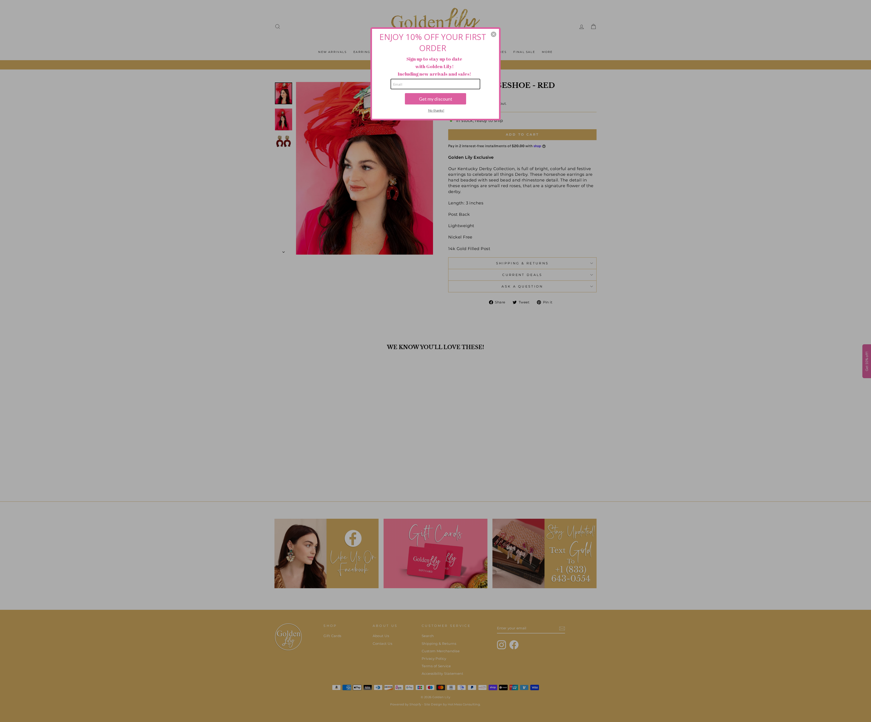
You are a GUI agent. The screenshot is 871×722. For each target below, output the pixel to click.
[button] (493, 34)
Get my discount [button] (435, 99)
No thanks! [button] (436, 110)
